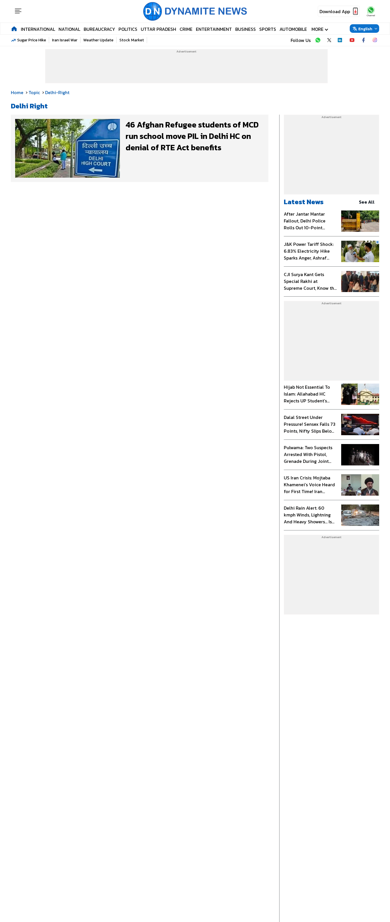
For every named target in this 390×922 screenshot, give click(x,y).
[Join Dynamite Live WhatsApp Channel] (317, 40)
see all (367, 202)
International (38, 29)
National (69, 29)
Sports (267, 29)
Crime (186, 29)
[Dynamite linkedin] (340, 40)
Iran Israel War (64, 40)
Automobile (293, 29)
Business (245, 29)
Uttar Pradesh (158, 29)
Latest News (303, 201)
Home (17, 92)
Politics (127, 29)
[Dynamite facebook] (363, 40)
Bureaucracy (99, 29)
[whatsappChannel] (371, 11)
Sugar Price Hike (31, 40)
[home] (14, 28)
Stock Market (131, 40)
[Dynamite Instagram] (375, 40)
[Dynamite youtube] (352, 40)
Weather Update (98, 40)
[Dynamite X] (329, 40)
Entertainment (214, 29)
